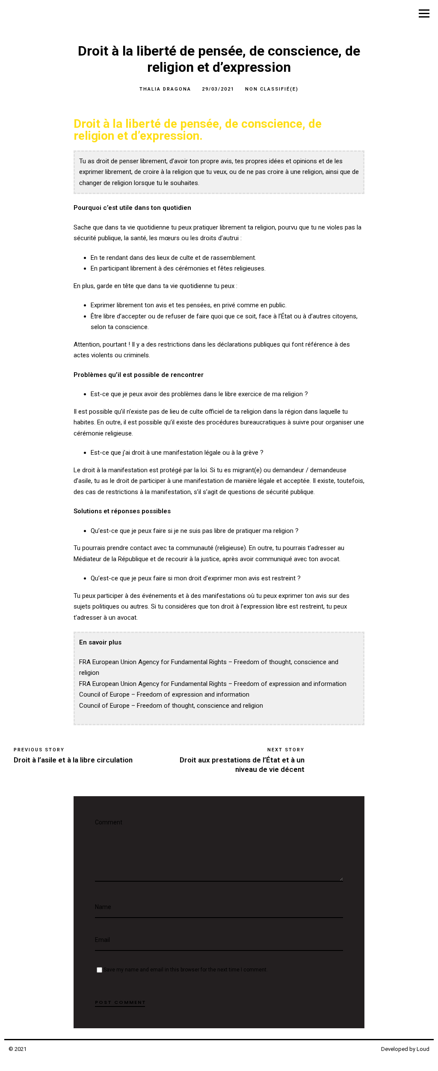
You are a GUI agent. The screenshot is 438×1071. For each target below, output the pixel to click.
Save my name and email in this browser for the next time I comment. (186, 970)
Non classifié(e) (272, 89)
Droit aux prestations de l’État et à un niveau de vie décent (242, 765)
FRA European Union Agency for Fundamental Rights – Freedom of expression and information (212, 684)
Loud (423, 1049)
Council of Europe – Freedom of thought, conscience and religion (171, 705)
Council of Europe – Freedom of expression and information (164, 694)
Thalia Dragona (165, 89)
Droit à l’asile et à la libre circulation (73, 760)
